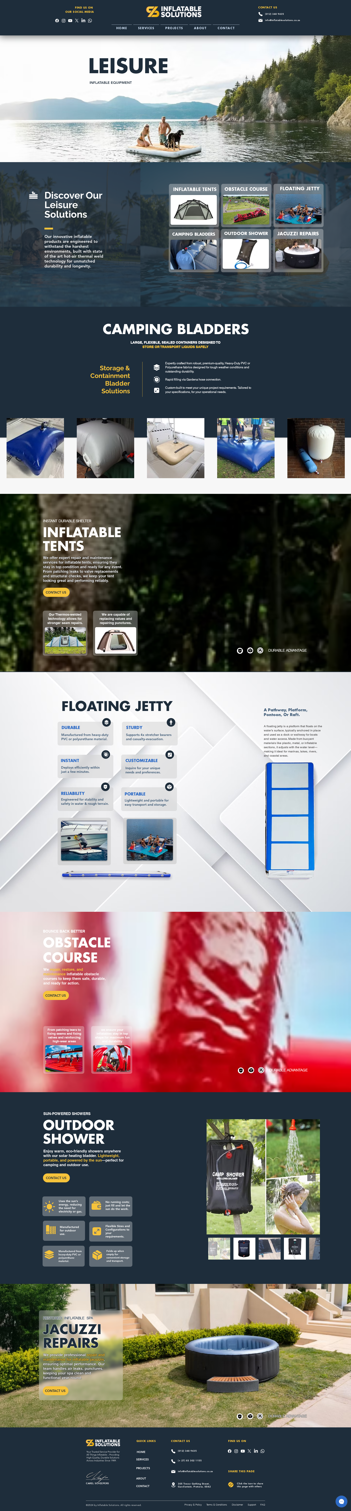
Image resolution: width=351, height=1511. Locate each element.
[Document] (106, 722)
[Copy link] (230, 1484)
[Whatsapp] (90, 20)
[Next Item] (311, 1177)
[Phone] (260, 14)
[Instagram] (63, 20)
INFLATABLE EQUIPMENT (111, 83)
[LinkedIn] (83, 20)
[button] (71, 727)
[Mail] (260, 20)
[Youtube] (70, 20)
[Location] (173, 1485)
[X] (76, 20)
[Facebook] (57, 20)
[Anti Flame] (240, 651)
